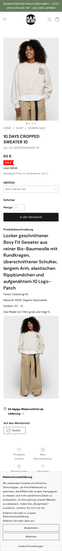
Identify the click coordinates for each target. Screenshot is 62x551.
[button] (31, 19)
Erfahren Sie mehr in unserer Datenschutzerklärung (19, 514)
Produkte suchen (19, 456)
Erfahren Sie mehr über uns (18, 520)
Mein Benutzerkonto (43, 456)
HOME (7, 128)
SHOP (19, 128)
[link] (31, 545)
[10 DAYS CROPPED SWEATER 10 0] (31, 79)
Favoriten (43, 471)
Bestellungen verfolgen (19, 473)
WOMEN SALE (36, 128)
